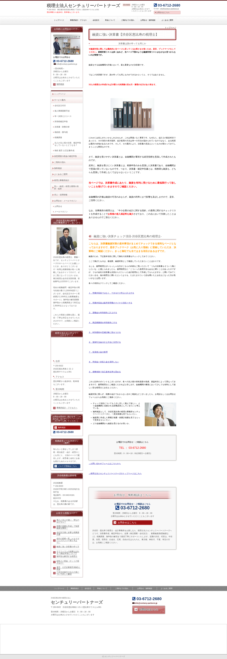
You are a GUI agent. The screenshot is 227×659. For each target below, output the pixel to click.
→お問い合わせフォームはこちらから (105, 464)
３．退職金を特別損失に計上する (103, 313)
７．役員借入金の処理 (98, 352)
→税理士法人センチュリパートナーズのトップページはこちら (115, 473)
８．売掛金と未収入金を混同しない (104, 362)
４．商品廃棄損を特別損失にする (103, 323)
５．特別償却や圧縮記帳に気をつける (105, 332)
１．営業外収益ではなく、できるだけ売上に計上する (111, 293)
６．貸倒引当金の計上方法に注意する (105, 342)
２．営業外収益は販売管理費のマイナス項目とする (110, 303)
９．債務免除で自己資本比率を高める (105, 372)
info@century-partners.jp (169, 9)
